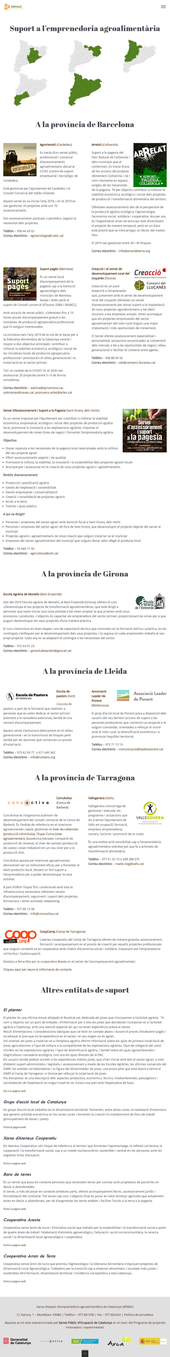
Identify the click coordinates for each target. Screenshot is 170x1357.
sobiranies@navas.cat (18, 392)
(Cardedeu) (56, 145)
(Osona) (110, 273)
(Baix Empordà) (32, 594)
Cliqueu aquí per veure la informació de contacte (37, 969)
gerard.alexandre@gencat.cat (51, 651)
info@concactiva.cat (44, 914)
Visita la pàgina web (14, 1127)
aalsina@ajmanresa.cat (47, 388)
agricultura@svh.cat (44, 553)
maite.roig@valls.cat (130, 864)
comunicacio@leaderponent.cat (141, 749)
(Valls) (101, 798)
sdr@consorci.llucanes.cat (137, 363)
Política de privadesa (138, 1315)
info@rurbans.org (43, 757)
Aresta (62, 961)
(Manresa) (56, 269)
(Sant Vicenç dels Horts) (51, 410)
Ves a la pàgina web (14, 1091)
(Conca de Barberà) (64, 802)
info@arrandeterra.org (134, 251)
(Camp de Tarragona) (62, 932)
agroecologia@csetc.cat (47, 236)
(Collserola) (105, 145)
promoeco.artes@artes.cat (53, 392)
